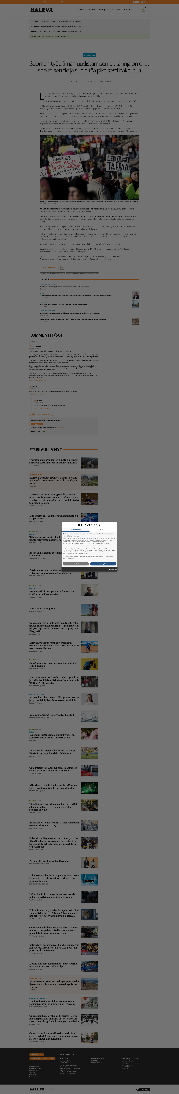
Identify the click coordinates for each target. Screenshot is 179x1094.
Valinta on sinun (75, 530)
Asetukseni (103, 530)
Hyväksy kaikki (103, 564)
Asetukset (76, 564)
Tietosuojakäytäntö (111, 569)
